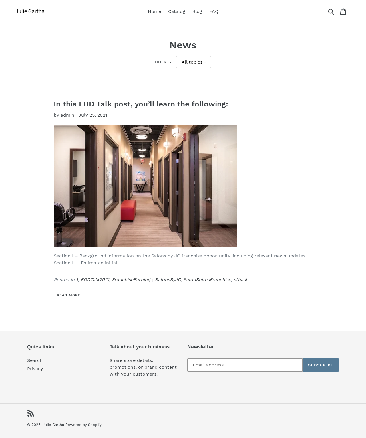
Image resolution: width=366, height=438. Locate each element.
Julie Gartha (53, 425)
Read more (68, 295)
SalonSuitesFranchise (207, 279)
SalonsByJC (168, 279)
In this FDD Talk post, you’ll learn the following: (141, 104)
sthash (241, 279)
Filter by (163, 62)
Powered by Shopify (83, 425)
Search (35, 360)
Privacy (35, 368)
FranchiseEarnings (132, 279)
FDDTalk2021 (95, 279)
